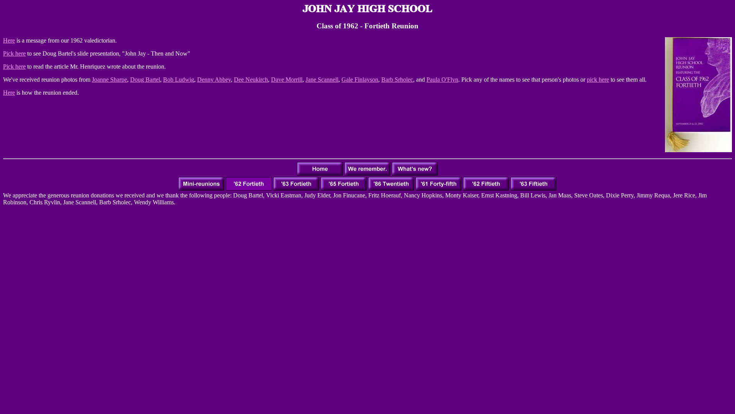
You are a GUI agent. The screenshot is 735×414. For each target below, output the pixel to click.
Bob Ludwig (178, 79)
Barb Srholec (397, 79)
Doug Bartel (145, 79)
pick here (598, 79)
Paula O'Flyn (442, 79)
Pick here (14, 53)
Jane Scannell (321, 79)
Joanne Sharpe (109, 79)
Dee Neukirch (251, 79)
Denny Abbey (214, 79)
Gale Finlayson (359, 79)
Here (9, 40)
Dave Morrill (286, 79)
